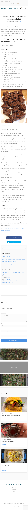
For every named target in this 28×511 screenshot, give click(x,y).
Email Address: (4, 328)
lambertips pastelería (10, 228)
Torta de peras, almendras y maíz (9, 261)
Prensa (9, 3)
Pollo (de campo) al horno (7, 467)
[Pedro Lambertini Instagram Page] (11, 3)
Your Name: (3, 323)
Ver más (4, 418)
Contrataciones (4, 3)
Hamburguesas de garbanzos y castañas (11, 415)
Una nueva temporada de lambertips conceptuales (13, 258)
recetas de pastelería (5, 230)
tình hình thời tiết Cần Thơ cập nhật (9, 281)
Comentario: (3, 313)
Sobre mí (14, 487)
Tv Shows (14, 498)
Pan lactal (10, 275)
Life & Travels (14, 495)
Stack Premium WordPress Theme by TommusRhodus (14, 506)
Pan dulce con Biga (6, 256)
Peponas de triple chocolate (8, 441)
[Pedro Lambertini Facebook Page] (13, 3)
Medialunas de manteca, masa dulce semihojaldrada (13, 259)
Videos (14, 491)
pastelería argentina (19, 228)
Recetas (19, 21)
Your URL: (3, 333)
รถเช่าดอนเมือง (5, 272)
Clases (14, 493)
